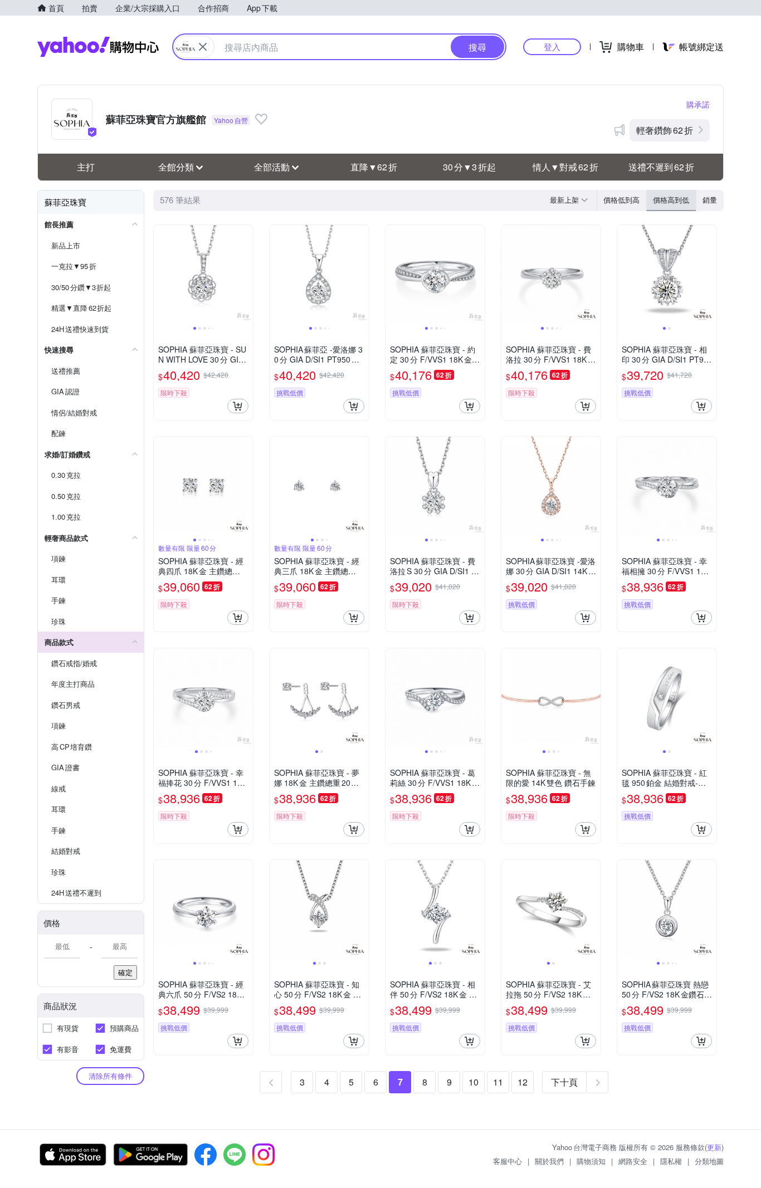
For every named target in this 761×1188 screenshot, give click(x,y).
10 (474, 1081)
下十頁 (564, 1081)
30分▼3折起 (469, 166)
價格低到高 (621, 199)
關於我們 (549, 1161)
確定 (125, 972)
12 (523, 1081)
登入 (552, 46)
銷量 (710, 199)
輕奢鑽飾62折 (664, 130)
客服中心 (507, 1161)
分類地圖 (709, 1161)
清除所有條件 (110, 1075)
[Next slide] (245, 275)
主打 (86, 166)
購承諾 (698, 104)
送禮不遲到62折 (661, 166)
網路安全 (632, 1161)
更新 (714, 1147)
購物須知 (591, 1161)
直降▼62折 (373, 166)
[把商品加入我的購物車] (237, 406)
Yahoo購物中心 (98, 46)
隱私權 (671, 1161)
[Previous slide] (161, 275)
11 (498, 1081)
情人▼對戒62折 (565, 166)
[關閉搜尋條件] (202, 46)
